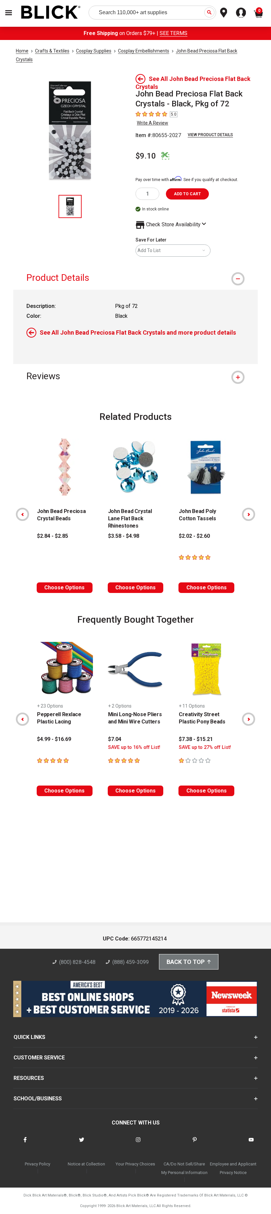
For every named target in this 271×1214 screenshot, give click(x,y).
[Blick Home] (51, 12)
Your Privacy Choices (135, 1163)
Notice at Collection (86, 1163)
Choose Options (64, 587)
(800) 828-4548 (77, 962)
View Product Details (210, 134)
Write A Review (152, 123)
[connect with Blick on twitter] (81, 1144)
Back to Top (186, 961)
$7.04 (114, 739)
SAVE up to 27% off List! (205, 747)
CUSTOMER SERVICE (39, 1057)
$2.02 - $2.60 (194, 536)
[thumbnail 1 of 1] (70, 206)
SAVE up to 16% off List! (134, 747)
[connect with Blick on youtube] (251, 1144)
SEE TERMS (173, 33)
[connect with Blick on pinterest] (194, 1144)
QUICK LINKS (29, 1037)
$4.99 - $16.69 (54, 739)
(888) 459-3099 (130, 962)
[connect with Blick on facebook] (25, 1144)
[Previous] (22, 514)
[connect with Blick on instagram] (138, 1144)
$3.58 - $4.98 (123, 536)
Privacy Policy (37, 1163)
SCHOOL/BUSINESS (38, 1098)
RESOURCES (29, 1078)
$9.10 (146, 156)
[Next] (248, 514)
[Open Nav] (8, 12)
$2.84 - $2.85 (52, 536)
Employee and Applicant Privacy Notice (233, 1168)
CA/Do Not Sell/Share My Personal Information (184, 1168)
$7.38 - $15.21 (196, 739)
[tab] (135, 278)
